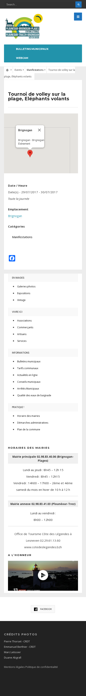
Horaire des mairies (28, 416)
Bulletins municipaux (32, 48)
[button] (30, 153)
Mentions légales (14, 667)
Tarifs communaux (27, 368)
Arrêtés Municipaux (28, 388)
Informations (20, 352)
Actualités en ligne (27, 375)
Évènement (24, 143)
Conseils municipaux (28, 381)
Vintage (21, 300)
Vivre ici (17, 311)
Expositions (23, 293)
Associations (24, 320)
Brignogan (15, 216)
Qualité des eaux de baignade (34, 395)
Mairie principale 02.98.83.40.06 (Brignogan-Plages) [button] (43, 458)
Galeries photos (26, 286)
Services (21, 341)
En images (18, 277)
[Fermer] (39, 130)
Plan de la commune (28, 429)
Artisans (21, 334)
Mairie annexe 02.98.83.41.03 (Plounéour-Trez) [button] (43, 504)
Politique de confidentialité (41, 667)
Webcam (22, 57)
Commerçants (25, 327)
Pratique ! (18, 407)
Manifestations (35, 70)
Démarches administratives (32, 422)
